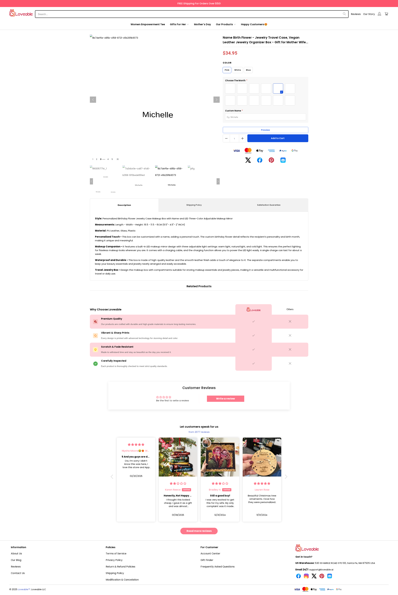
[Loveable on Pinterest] (322, 577)
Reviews (356, 14)
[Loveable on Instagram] (306, 577)
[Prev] (93, 100)
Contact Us (18, 573)
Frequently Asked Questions (218, 566)
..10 (117, 159)
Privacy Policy (114, 560)
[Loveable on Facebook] (298, 577)
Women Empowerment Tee (148, 24)
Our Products (224, 24)
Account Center (210, 553)
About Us (16, 553)
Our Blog (16, 560)
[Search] (344, 14)
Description (124, 205)
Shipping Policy (194, 204)
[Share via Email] (283, 161)
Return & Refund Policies (120, 566)
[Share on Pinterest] (271, 161)
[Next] (216, 100)
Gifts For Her (178, 24)
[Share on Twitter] (248, 161)
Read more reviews (199, 531)
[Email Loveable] (329, 577)
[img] (136, 444)
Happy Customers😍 (254, 24)
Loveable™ (24, 589)
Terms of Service (116, 553)
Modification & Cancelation (122, 579)
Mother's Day (202, 24)
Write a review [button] (225, 398)
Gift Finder (207, 560)
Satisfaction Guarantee (268, 204)
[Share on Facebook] (259, 161)
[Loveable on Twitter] (314, 577)
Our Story (369, 14)
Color (227, 62)
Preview (265, 130)
